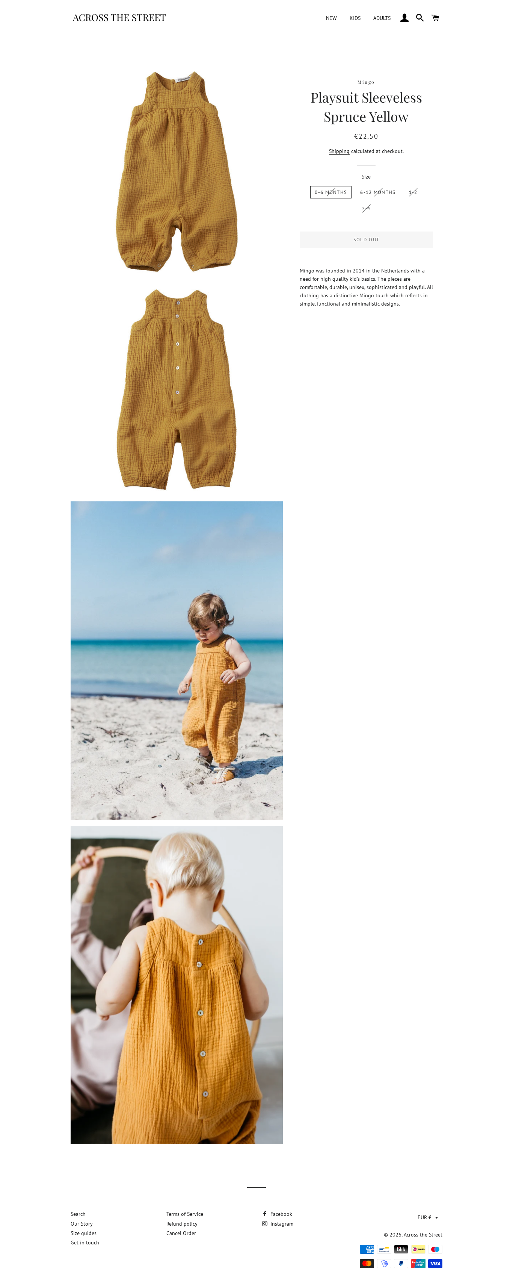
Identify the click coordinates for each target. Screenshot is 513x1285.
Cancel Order (181, 1233)
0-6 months (331, 192)
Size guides (84, 1233)
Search (78, 1214)
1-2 (413, 192)
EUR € (425, 1217)
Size (366, 176)
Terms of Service (184, 1214)
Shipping (339, 151)
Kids (355, 18)
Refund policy (182, 1223)
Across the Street (423, 1234)
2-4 (366, 208)
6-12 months (377, 192)
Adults (382, 18)
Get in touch (85, 1242)
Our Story (82, 1223)
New (331, 18)
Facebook (280, 1214)
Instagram (281, 1223)
